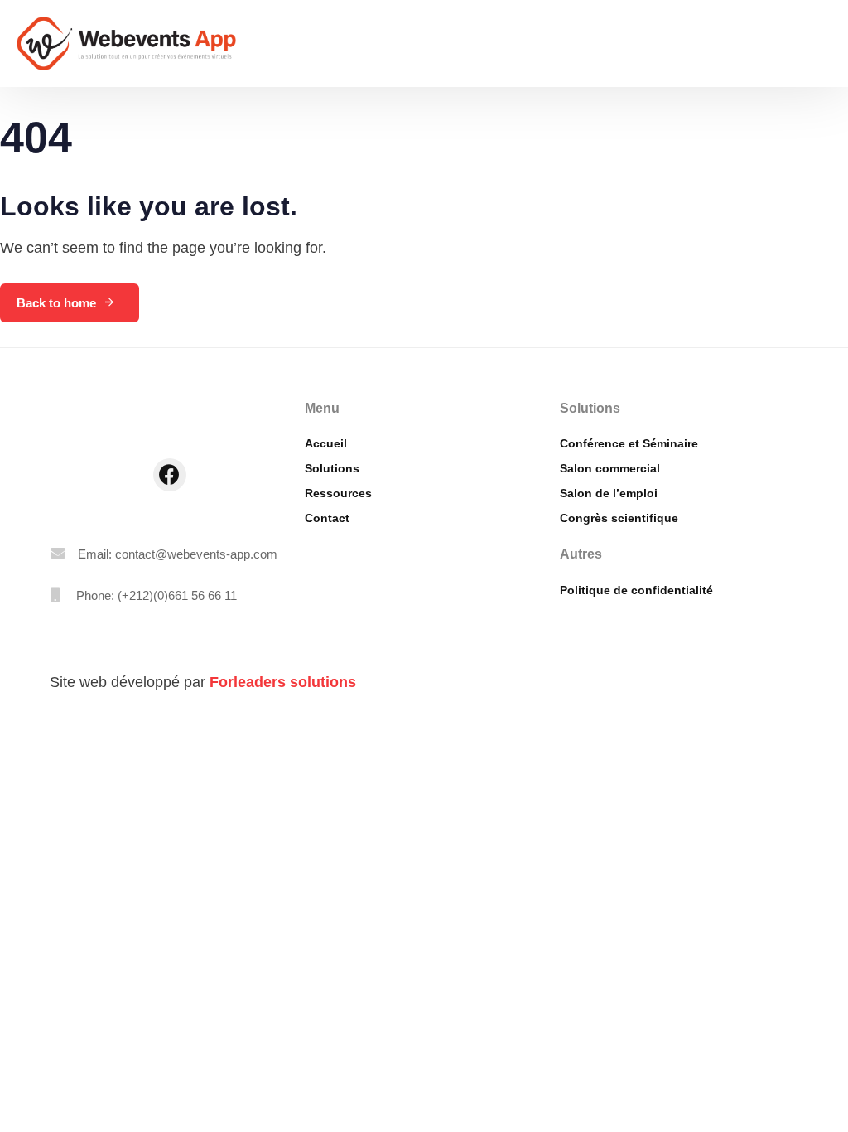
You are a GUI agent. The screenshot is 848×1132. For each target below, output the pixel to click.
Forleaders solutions (283, 682)
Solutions (332, 468)
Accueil (326, 443)
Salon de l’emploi (609, 493)
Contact (327, 518)
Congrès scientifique (619, 518)
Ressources (338, 493)
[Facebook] (169, 474)
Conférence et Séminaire (629, 443)
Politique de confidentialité (636, 590)
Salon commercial (610, 468)
